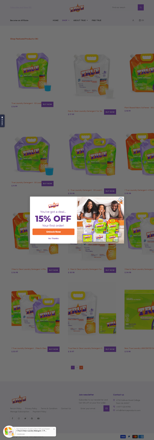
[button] (2, 121)
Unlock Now (53, 231)
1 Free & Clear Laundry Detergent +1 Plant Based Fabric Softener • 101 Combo (31, 431)
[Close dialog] (121, 200)
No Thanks (53, 238)
